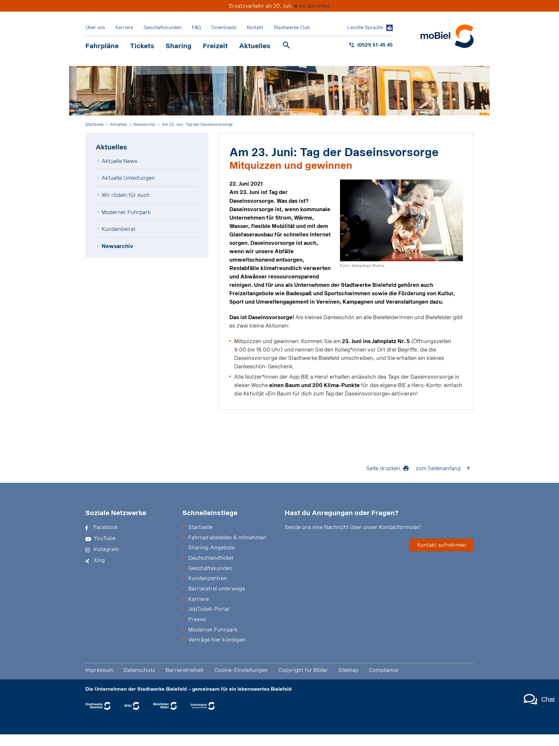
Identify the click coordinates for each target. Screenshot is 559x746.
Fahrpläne (102, 45)
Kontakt (255, 27)
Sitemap (348, 670)
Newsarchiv (117, 246)
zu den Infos (315, 6)
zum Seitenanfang (438, 468)
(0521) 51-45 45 (375, 45)
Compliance (383, 670)
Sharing (179, 45)
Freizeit (215, 45)
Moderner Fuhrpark (126, 212)
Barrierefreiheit (185, 670)
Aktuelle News (119, 161)
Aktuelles (254, 45)
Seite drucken (383, 468)
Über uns (95, 27)
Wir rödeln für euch (126, 195)
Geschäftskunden (162, 27)
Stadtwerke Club (292, 27)
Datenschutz (139, 670)
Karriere (124, 27)
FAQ (196, 27)
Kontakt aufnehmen (441, 545)
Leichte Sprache (365, 27)
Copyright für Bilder (303, 670)
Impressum (99, 670)
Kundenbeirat (119, 229)
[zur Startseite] (447, 36)
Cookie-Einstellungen (241, 670)
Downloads (223, 27)
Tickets (142, 45)
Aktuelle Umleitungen (128, 178)
